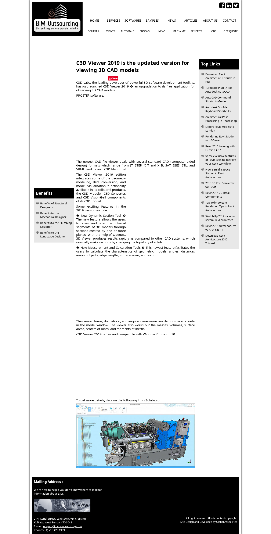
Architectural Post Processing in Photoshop (221, 119)
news (171, 20)
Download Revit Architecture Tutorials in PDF (220, 78)
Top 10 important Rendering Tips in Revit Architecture (219, 206)
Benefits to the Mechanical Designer (53, 215)
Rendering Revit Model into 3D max (219, 138)
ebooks (145, 31)
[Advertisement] (135, 47)
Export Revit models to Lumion (219, 128)
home (94, 20)
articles (191, 20)
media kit (179, 31)
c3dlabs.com (153, 400)
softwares (132, 20)
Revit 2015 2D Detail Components (217, 194)
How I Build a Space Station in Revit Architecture (217, 173)
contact (229, 20)
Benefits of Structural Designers (53, 205)
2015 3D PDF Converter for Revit (219, 185)
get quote (231, 31)
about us (210, 20)
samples (152, 20)
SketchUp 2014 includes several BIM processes (220, 218)
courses (93, 31)
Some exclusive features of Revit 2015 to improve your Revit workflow (220, 159)
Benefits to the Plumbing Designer (56, 225)
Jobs (213, 31)
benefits (196, 31)
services (113, 20)
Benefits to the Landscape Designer (53, 234)
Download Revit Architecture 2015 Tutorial (216, 239)
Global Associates (226, 522)
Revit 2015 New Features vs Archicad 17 (220, 228)
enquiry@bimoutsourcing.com (62, 526)
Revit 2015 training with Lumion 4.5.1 (220, 148)
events (110, 31)
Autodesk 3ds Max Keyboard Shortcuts (218, 109)
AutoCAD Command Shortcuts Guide (218, 99)
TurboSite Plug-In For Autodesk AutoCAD (218, 89)
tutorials (127, 31)
